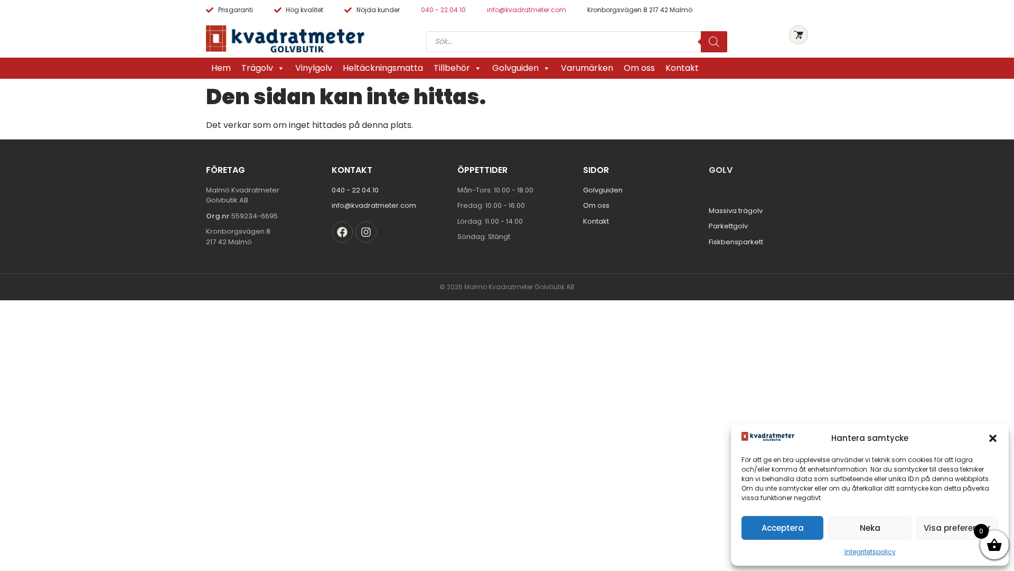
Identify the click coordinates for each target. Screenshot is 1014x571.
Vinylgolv (313, 68)
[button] (993, 438)
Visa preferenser (957, 527)
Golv (721, 170)
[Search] (714, 41)
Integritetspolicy (870, 551)
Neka (870, 527)
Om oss (639, 68)
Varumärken (587, 68)
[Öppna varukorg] (798, 34)
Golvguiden (515, 68)
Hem (221, 68)
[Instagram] (366, 232)
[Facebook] (342, 232)
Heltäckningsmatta (383, 68)
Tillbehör (452, 68)
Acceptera (783, 527)
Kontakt (682, 68)
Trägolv (257, 68)
